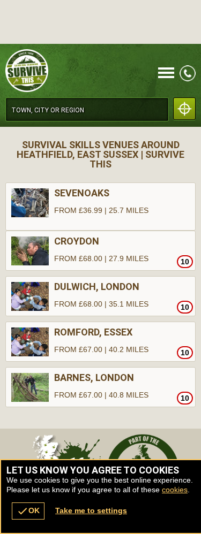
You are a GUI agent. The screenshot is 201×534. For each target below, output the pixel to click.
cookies (175, 489)
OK (28, 511)
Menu (166, 73)
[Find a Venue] (87, 109)
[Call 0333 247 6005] (188, 78)
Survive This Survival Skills (72, 70)
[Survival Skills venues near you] (184, 108)
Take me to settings (91, 510)
